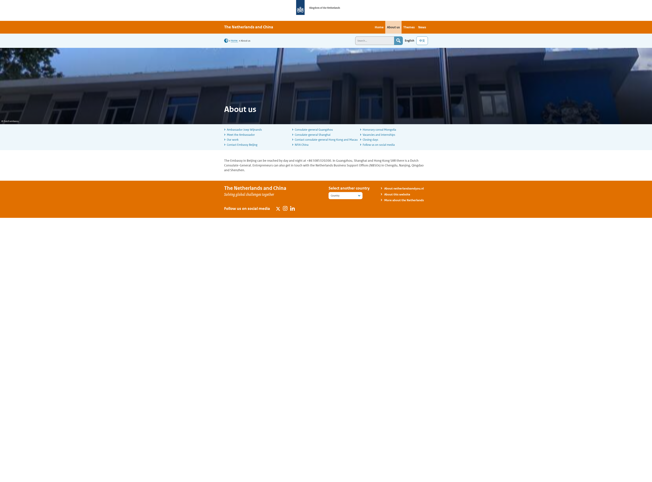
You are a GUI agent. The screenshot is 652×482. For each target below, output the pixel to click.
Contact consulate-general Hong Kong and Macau (326, 139)
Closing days (370, 139)
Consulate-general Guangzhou (314, 129)
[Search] (398, 41)
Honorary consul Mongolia (379, 129)
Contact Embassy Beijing (242, 145)
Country (335, 195)
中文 (422, 41)
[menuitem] (379, 27)
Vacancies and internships (379, 135)
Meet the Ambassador (241, 135)
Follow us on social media (379, 145)
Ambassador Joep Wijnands (244, 129)
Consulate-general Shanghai (312, 135)
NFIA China (302, 145)
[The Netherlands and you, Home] (227, 40)
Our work (233, 139)
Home (234, 40)
